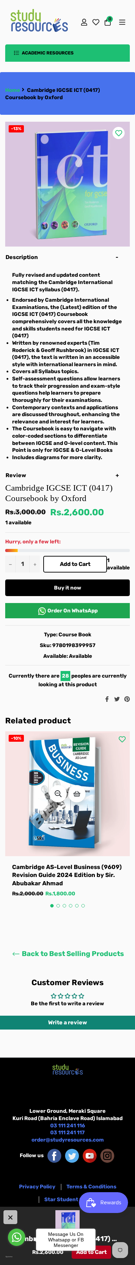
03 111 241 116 (67, 1125)
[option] (67, 821)
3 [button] (64, 905)
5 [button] (77, 905)
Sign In (84, 22)
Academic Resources (47, 52)
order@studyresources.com (68, 1140)
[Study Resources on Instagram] (107, 1155)
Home (12, 90)
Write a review (67, 1022)
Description (22, 257)
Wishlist (96, 22)
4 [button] (70, 905)
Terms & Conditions (91, 1187)
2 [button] (58, 905)
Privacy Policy (37, 1187)
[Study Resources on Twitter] (72, 1155)
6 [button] (83, 905)
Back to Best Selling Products (72, 953)
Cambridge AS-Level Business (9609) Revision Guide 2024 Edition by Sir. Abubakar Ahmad (67, 875)
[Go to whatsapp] (16, 1237)
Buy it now (67, 588)
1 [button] (52, 905)
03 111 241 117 (67, 1132)
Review (16, 475)
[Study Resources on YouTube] (90, 1155)
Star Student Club (67, 1199)
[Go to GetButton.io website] (17, 1256)
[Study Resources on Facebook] (54, 1155)
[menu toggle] (122, 22)
